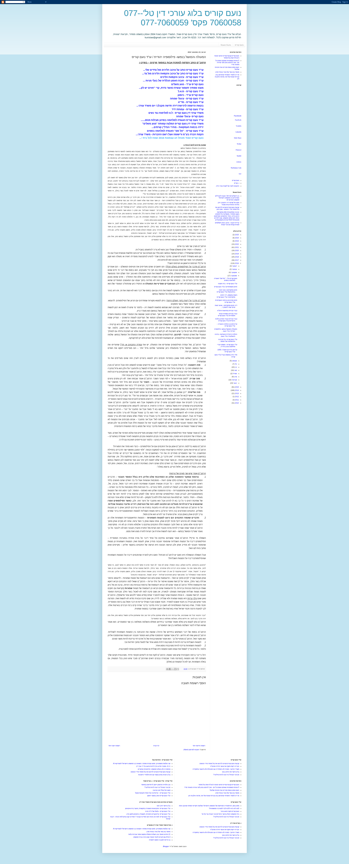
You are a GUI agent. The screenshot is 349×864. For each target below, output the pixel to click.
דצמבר (234, 266)
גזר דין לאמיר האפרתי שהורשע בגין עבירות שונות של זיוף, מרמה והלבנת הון (227, 77)
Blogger (166, 846)
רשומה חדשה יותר (199, 746)
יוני (236, 367)
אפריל (234, 374)
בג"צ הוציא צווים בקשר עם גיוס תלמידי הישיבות (154, 775)
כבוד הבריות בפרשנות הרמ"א (227, 311)
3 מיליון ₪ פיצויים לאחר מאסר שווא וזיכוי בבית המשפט (151, 837)
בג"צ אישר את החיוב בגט (230, 772)
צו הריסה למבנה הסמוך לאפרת (159, 840)
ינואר (235, 383)
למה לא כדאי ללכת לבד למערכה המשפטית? (224, 808)
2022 (237, 244)
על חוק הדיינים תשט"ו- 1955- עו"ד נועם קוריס (227, 351)
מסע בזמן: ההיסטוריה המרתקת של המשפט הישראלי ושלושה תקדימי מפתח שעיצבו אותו (209, 806)
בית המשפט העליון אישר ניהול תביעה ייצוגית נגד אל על (220, 814)
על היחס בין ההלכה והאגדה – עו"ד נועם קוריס (227, 325)
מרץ (235, 377)
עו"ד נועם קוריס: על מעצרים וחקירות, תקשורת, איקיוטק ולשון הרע (148, 814)
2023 (237, 241)
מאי (235, 370)
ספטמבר (234, 276)
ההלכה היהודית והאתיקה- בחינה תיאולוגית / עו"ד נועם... (226, 335)
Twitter (239, 144)
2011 (237, 400)
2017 (237, 260)
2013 (237, 393)
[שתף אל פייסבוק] (170, 669)
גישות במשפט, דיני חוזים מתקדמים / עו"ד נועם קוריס (227, 296)
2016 (237, 263)
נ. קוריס (236, 183)
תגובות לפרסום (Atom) (191, 750)
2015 (237, 387)
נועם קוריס (239, 45)
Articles (238, 162)
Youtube (238, 126)
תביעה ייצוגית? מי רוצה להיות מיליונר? (226, 775)
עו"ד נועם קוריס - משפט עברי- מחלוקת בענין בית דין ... (227, 345)
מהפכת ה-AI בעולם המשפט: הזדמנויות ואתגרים (154, 769)
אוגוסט (234, 361)
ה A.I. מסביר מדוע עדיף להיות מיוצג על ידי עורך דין (153, 766)
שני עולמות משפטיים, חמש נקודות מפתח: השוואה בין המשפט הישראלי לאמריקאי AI (141, 763)
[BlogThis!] (175, 669)
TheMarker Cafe (236, 168)
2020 (237, 250)
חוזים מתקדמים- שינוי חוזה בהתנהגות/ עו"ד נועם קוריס (227, 291)
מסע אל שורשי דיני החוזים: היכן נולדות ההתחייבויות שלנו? (228, 203)
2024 (237, 238)
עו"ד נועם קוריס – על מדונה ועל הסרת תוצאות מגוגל (152, 793)
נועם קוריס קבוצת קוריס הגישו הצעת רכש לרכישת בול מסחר (226, 57)
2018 (237, 257)
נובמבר (234, 269)
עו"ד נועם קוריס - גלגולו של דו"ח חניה (157, 811)
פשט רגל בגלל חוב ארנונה (161, 790)
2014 (237, 390)
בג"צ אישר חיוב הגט (163, 806)
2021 (237, 247)
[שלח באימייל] (177, 669)
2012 (237, 397)
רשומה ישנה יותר (114, 746)
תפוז (240, 174)
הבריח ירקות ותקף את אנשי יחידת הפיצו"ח (224, 766)
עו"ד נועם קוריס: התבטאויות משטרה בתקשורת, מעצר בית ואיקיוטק (147, 808)
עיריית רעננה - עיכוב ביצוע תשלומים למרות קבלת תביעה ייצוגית (227, 224)
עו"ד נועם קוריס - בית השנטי (227, 284)
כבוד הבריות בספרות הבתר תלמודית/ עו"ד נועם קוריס (227, 315)
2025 (237, 235)
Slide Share (237, 138)
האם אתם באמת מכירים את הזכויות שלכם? (224, 790)
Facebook (237, 116)
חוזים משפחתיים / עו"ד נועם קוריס (225, 287)
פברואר (234, 380)
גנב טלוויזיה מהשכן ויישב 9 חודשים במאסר (155, 785)
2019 (237, 254)
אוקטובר (234, 272)
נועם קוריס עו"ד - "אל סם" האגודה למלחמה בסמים (225, 279)
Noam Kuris (226, 45)
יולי (235, 364)
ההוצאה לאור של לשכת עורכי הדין (227, 186)
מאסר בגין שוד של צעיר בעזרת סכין (227, 72)
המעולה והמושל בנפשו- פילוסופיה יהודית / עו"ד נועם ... (225, 330)
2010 (237, 403)
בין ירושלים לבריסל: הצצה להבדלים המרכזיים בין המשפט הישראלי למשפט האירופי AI (227, 198)
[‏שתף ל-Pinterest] (167, 669)
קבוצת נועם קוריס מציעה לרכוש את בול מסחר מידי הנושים (219, 763)
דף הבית (156, 746)
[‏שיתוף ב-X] (172, 669)
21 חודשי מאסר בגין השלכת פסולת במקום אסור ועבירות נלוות (149, 834)
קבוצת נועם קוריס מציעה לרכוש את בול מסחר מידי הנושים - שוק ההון (227, 208)
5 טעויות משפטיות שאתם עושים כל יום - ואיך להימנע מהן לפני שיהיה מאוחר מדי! (227, 62)
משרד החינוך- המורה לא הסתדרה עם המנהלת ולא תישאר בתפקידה (216, 769)
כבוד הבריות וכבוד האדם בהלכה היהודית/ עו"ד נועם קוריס (226, 320)
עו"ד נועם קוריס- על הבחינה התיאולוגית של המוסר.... (227, 340)
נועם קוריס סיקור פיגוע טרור (230, 811)
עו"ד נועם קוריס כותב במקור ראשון (158, 796)
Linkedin (238, 132)
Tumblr (239, 156)
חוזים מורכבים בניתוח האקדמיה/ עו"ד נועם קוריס (226, 301)
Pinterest (238, 150)
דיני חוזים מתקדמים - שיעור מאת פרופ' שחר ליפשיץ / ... (226, 306)
